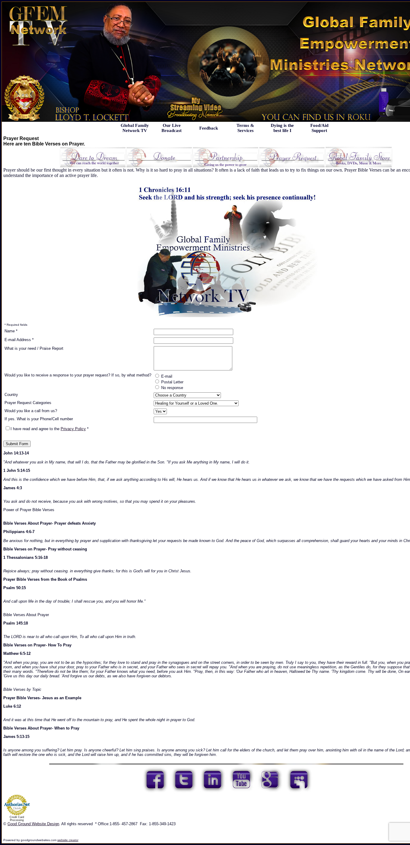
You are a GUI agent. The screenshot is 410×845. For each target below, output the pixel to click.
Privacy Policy (73, 429)
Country (11, 394)
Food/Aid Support (319, 128)
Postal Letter (171, 382)
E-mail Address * (19, 339)
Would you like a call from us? (31, 411)
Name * (11, 331)
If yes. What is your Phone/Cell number (39, 419)
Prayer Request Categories (28, 402)
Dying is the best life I (282, 128)
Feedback (208, 128)
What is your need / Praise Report (34, 348)
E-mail (166, 376)
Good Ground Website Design (33, 824)
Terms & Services (245, 128)
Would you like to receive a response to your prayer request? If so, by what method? (78, 375)
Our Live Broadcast (171, 128)
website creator (67, 840)
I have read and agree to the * (50, 429)
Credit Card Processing (17, 819)
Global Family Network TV (135, 128)
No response (171, 387)
